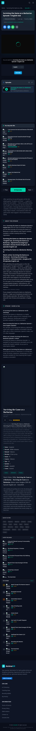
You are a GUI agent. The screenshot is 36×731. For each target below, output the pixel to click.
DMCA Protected (7, 678)
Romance (14, 529)
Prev (6, 190)
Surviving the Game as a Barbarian (15, 8)
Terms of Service (6, 705)
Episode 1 (27, 8)
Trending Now (6, 690)
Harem (20, 524)
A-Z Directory (5, 687)
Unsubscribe (5, 717)
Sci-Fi (19, 529)
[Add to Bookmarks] (5, 420)
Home (3, 8)
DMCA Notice (5, 711)
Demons (5, 524)
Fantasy (15, 524)
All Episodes (18, 190)
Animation (23, 521)
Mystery (27, 527)
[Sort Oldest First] (32, 82)
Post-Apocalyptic (6, 529)
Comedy (29, 521)
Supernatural (25, 529)
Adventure (17, 521)
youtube (18, 72)
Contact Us (5, 714)
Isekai (4, 527)
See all (32, 537)
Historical (26, 524)
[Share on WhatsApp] (12, 27)
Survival (4, 532)
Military (21, 527)
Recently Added (6, 693)
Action (4, 521)
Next (29, 190)
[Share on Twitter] (8, 27)
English (15, 67)
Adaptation (10, 521)
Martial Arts (10, 527)
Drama (10, 524)
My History (5, 696)
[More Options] (17, 27)
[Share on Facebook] (4, 27)
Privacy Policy (5, 708)
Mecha (16, 527)
